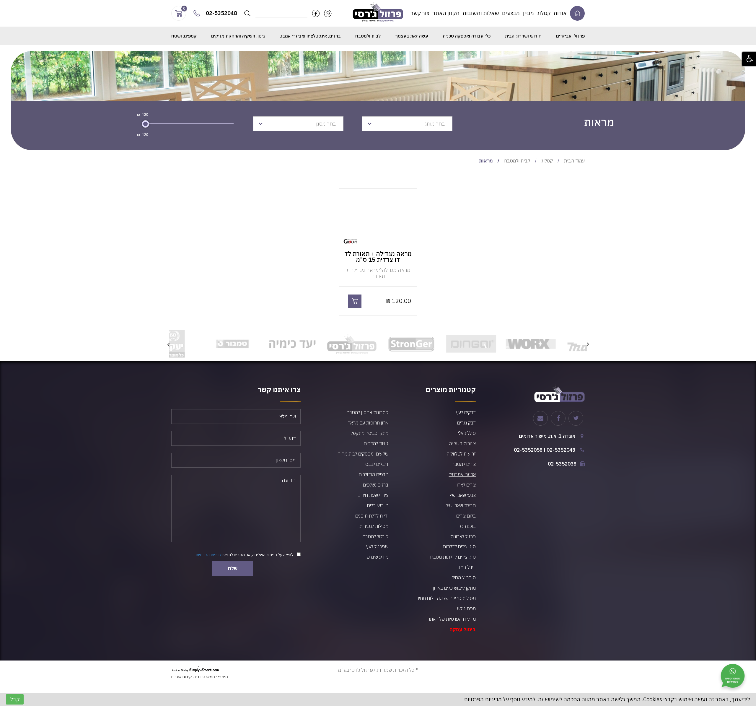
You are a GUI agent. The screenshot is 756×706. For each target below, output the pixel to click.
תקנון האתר (446, 13)
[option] (557, 344)
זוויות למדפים (376, 443)
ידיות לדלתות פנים (371, 516)
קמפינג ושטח (184, 36)
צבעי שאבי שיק (462, 495)
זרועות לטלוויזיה (461, 454)
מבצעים (511, 13)
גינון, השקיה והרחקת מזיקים (238, 36)
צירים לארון (466, 485)
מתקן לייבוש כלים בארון (454, 588)
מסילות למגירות (373, 526)
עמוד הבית (574, 161)
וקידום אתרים (182, 676)
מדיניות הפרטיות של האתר (452, 619)
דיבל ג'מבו (466, 567)
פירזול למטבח (375, 536)
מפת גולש (466, 608)
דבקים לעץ (466, 412)
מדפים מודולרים (373, 474)
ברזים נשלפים (375, 485)
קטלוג (543, 13)
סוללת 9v (467, 433)
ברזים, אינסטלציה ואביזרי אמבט (310, 36)
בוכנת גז (468, 526)
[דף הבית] (577, 13)
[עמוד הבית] (378, 11)
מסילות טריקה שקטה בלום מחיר (446, 598)
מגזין (528, 13)
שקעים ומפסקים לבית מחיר (363, 454)
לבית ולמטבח (368, 36)
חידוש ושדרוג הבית (523, 36)
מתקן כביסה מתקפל (369, 433)
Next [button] (168, 344)
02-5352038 (562, 464)
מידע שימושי (377, 557)
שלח (232, 568)
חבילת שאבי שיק (461, 505)
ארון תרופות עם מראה (368, 423)
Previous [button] (588, 344)
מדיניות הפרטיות (209, 554)
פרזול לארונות (463, 536)
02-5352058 (528, 450)
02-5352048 (561, 450)
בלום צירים (466, 516)
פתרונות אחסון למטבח (367, 412)
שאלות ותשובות (480, 13)
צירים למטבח (464, 464)
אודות (560, 13)
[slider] (145, 124)
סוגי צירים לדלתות (459, 546)
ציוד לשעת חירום (373, 495)
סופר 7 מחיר (464, 577)
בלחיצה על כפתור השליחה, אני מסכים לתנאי (246, 554)
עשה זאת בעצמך (411, 36)
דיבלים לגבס (376, 464)
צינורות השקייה (462, 443)
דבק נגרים (466, 423)
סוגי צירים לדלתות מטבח (453, 557)
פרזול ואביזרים (570, 36)
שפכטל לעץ (377, 546)
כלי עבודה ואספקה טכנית (467, 36)
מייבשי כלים (377, 505)
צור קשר (419, 13)
